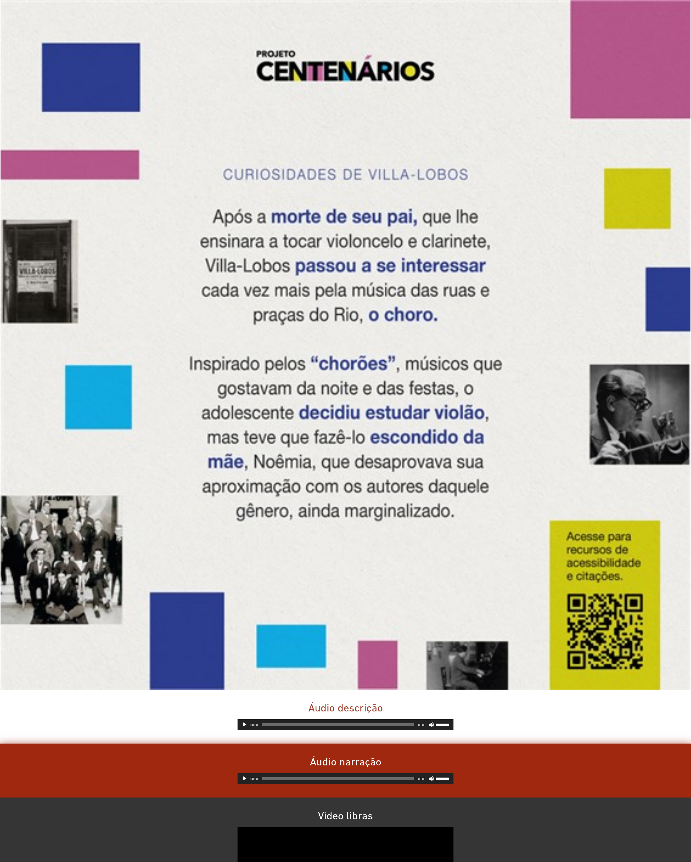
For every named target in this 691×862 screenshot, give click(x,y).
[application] (345, 724)
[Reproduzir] (244, 724)
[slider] (443, 724)
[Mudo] (431, 724)
